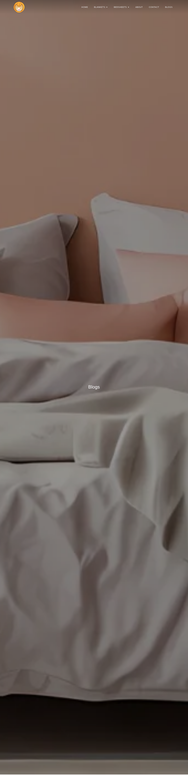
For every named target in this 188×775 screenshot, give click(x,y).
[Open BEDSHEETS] (128, 7)
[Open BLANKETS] (107, 7)
